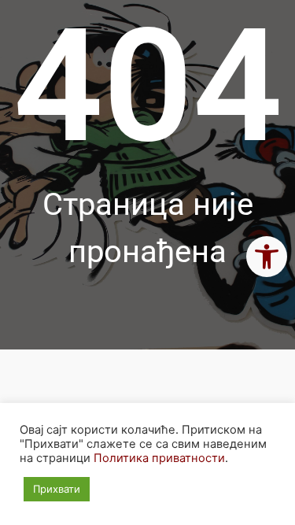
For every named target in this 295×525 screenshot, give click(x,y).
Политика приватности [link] (159, 458)
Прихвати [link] (56, 488)
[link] (266, 256)
